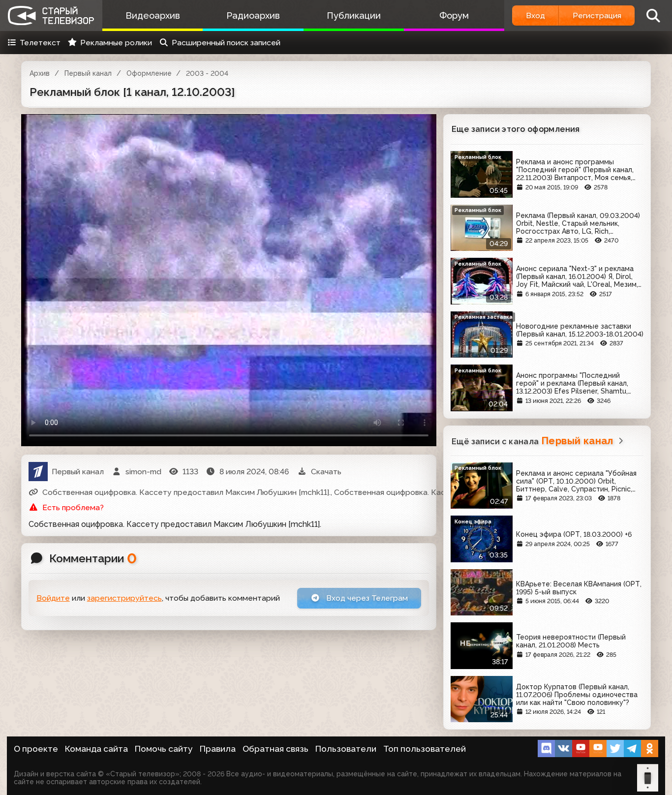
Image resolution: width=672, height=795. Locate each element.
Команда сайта (96, 749)
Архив (40, 73)
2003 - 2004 (207, 73)
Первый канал (88, 73)
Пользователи (345, 749)
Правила (218, 749)
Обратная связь (275, 749)
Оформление (149, 73)
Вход (535, 15)
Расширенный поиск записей (226, 42)
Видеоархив (152, 15)
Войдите (53, 598)
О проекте (36, 749)
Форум (454, 15)
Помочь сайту (164, 749)
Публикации (354, 15)
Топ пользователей (424, 749)
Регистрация (597, 15)
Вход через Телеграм (366, 598)
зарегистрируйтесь (124, 598)
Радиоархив (253, 15)
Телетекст (40, 42)
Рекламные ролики (116, 42)
